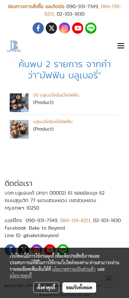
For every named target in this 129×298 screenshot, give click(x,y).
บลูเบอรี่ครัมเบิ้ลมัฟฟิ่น (52, 121)
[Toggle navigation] (121, 46)
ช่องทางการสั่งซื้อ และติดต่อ (36, 6)
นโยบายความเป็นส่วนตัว (73, 269)
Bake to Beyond (47, 227)
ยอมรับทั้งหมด (79, 287)
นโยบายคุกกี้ (21, 275)
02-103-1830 (71, 13)
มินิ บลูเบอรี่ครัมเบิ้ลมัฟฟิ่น (56, 95)
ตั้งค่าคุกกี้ (46, 287)
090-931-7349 (82, 6)
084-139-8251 (75, 220)
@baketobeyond (41, 235)
